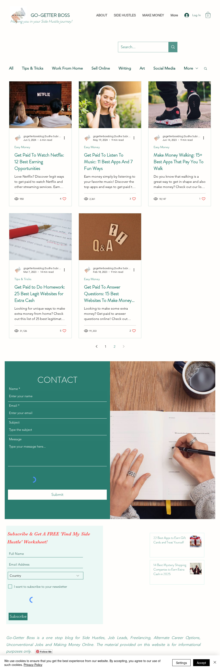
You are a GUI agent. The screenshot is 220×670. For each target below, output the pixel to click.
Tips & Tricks (32, 68)
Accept (201, 663)
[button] (208, 15)
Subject (14, 422)
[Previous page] (96, 346)
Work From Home (67, 68)
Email (13, 405)
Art (142, 68)
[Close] (214, 663)
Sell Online (101, 68)
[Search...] (172, 47)
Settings (181, 663)
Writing (125, 68)
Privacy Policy (33, 664)
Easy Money (22, 147)
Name (13, 388)
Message (15, 439)
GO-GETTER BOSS (50, 15)
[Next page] (123, 346)
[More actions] (65, 137)
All (11, 68)
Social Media (164, 68)
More (188, 68)
